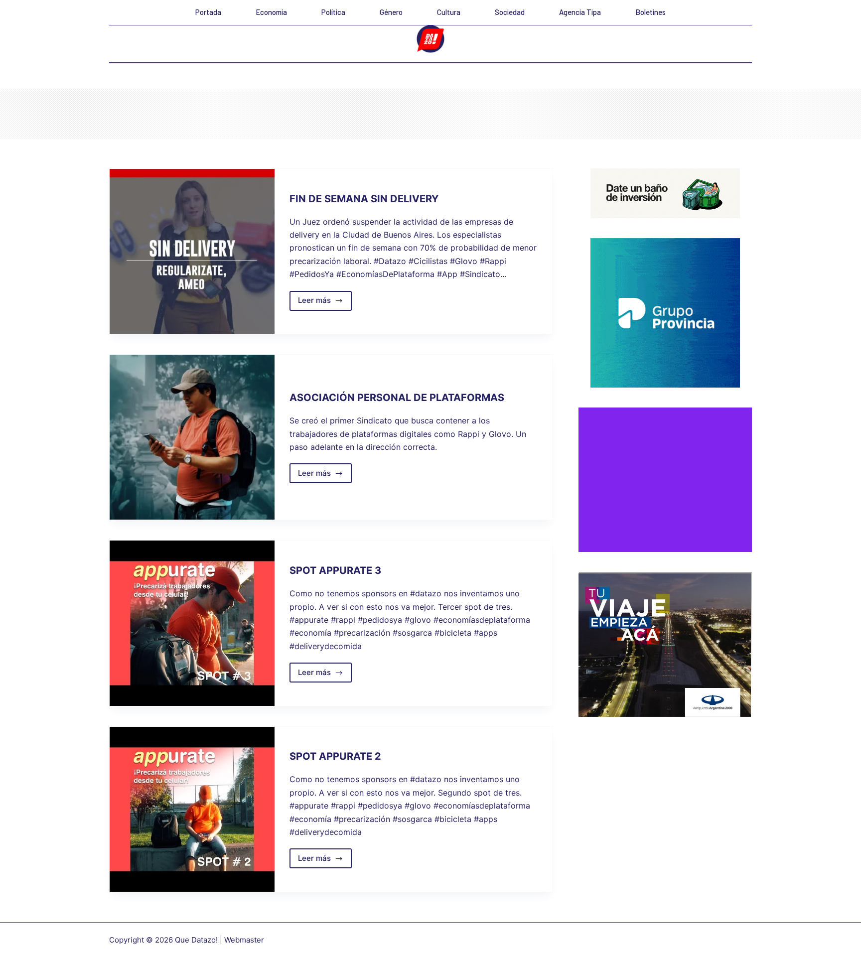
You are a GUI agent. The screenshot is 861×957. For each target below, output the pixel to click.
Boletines (650, 11)
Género (391, 11)
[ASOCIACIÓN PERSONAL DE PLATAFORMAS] (192, 437)
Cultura (448, 11)
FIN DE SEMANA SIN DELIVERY (363, 199)
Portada (208, 11)
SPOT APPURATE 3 (335, 570)
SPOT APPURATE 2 (335, 756)
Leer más (325, 302)
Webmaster (244, 940)
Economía (271, 11)
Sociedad (510, 11)
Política (333, 11)
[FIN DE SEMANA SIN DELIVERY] (192, 251)
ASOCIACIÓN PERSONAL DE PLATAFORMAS (396, 398)
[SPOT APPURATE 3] (192, 623)
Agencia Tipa (580, 11)
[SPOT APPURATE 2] (192, 809)
